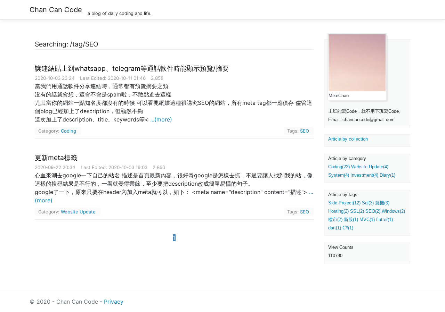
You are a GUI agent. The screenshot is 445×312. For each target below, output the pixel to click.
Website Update (78, 211)
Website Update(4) (369, 166)
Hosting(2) (338, 211)
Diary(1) (387, 175)
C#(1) (347, 227)
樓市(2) (335, 219)
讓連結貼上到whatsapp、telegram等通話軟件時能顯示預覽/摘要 (132, 68)
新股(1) (351, 219)
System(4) (338, 175)
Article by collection (348, 139)
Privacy (113, 301)
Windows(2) (393, 211)
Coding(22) (339, 166)
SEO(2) (372, 211)
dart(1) (334, 227)
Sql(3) (368, 202)
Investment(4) (364, 175)
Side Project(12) (344, 202)
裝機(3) (382, 202)
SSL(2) (357, 211)
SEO (304, 131)
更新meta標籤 (56, 157)
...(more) (161, 119)
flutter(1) (384, 219)
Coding (68, 131)
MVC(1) (367, 219)
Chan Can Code (56, 10)
